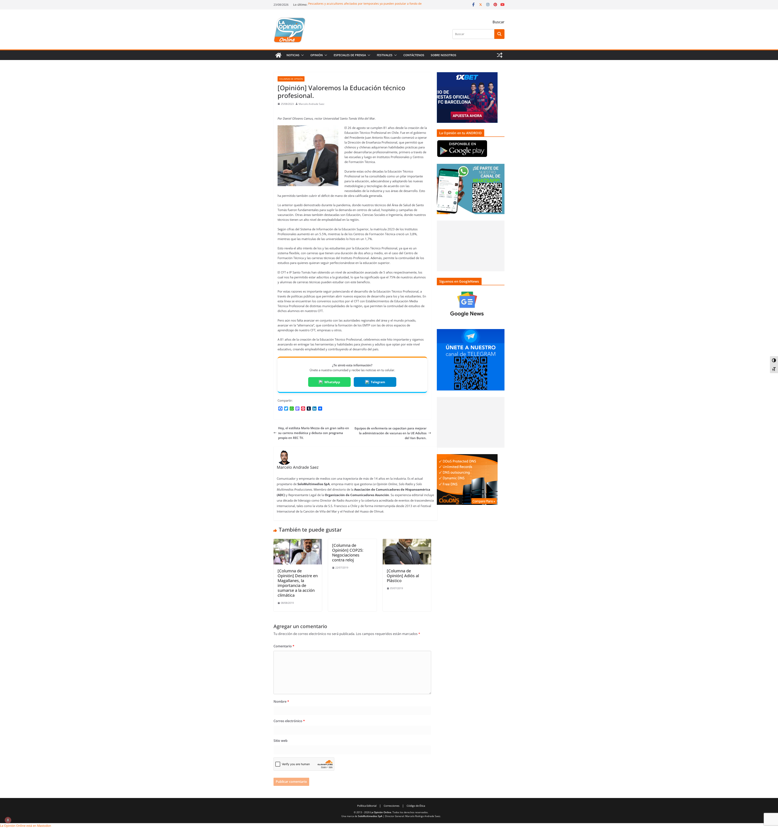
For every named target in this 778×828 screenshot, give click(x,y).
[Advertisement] (470, 246)
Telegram (378, 382)
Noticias (292, 55)
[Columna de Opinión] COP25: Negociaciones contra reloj (347, 553)
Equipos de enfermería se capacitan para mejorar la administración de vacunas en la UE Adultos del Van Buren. (390, 433)
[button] (301, 55)
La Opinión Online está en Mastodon (25, 826)
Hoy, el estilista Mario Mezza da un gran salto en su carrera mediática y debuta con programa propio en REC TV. (313, 433)
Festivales (384, 55)
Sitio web (280, 740)
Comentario (284, 646)
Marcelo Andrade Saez (311, 104)
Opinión (316, 55)
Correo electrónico (289, 721)
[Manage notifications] (8, 820)
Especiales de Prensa (350, 55)
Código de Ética (416, 806)
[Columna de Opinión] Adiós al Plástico (403, 575)
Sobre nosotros (443, 55)
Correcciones (391, 806)
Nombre (281, 701)
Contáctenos (413, 55)
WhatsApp (332, 382)
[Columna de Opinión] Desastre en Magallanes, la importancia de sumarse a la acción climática (298, 583)
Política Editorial (366, 806)
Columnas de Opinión (291, 78)
